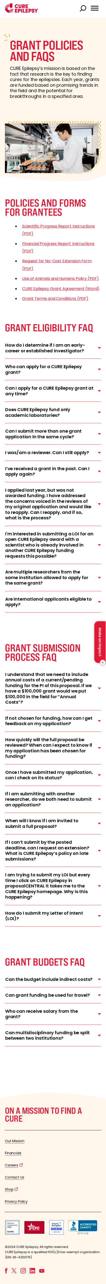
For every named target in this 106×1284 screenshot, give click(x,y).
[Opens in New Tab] (12, 1233)
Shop (9, 1189)
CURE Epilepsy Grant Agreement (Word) (60, 289)
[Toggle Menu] (95, 8)
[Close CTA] (102, 662)
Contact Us (14, 1177)
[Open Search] (84, 9)
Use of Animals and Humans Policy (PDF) (60, 278)
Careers (11, 1165)
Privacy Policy (16, 1201)
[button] (21, 11)
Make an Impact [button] (99, 642)
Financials (13, 1153)
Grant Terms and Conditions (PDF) (55, 298)
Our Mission (14, 1140)
